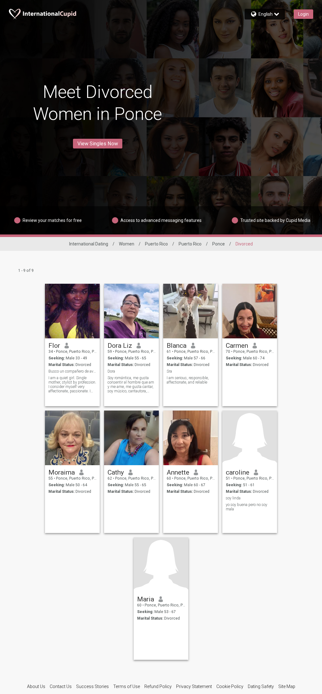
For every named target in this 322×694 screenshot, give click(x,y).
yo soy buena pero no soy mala (246, 507)
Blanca (176, 345)
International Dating (88, 243)
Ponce (218, 243)
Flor (54, 345)
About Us (36, 686)
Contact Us (61, 686)
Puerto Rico (156, 243)
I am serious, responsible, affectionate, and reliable (188, 380)
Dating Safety (261, 686)
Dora (111, 371)
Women (126, 243)
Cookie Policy (229, 686)
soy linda (233, 498)
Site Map (286, 686)
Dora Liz (120, 345)
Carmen (237, 345)
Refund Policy (158, 686)
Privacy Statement (194, 686)
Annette (178, 472)
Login (303, 14)
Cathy (116, 472)
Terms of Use (126, 686)
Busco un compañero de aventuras (72, 371)
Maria (145, 599)
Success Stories (92, 686)
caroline (237, 472)
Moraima (61, 472)
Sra (169, 371)
